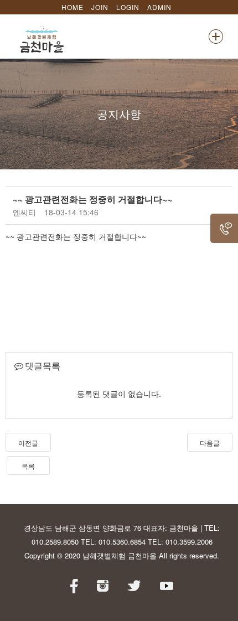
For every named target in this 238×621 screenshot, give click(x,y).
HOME (72, 7)
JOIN (99, 7)
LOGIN (127, 7)
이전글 (28, 442)
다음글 (210, 442)
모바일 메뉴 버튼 (216, 36)
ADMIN (159, 7)
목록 (28, 465)
